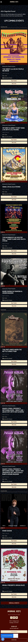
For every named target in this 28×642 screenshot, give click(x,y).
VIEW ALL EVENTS (14, 603)
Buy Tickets (14, 80)
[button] (1, 2)
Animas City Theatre (7, 78)
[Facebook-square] (16, 617)
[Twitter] (14, 617)
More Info (14, 83)
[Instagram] (11, 617)
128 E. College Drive (14, 621)
